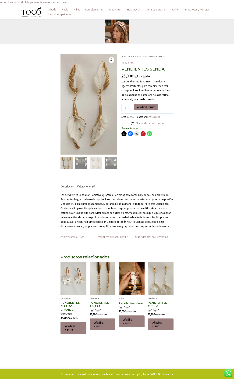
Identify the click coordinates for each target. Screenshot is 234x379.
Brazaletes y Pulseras (197, 9)
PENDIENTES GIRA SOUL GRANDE (113, 237)
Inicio (124, 56)
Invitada (51, 9)
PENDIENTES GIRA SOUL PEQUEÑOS (151, 237)
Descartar (167, 374)
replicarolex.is (44, 2)
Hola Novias (134, 9)
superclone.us (8, 2)
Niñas (77, 9)
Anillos (176, 9)
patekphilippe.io (26, 2)
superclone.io (60, 2)
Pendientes (115, 9)
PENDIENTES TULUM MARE (72, 237)
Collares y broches (156, 9)
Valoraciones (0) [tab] (86, 186)
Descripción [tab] (67, 186)
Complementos (94, 9)
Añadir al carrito (146, 107)
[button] (111, 60)
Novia (65, 9)
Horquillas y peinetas (59, 14)
